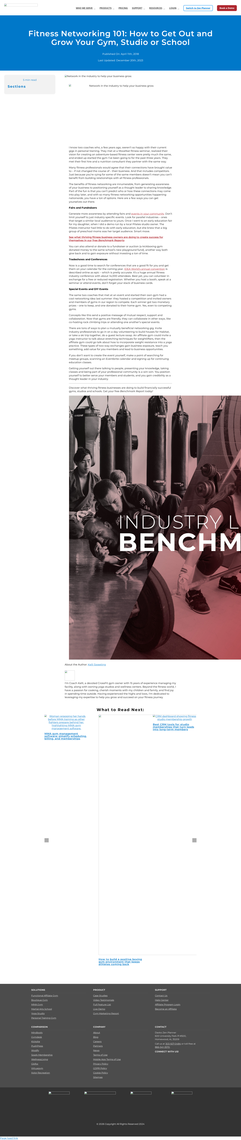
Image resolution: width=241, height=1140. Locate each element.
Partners (98, 1046)
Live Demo (99, 1009)
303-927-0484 (173, 1043)
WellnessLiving (39, 1059)
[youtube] (169, 1055)
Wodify (35, 1050)
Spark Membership (42, 1055)
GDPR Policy (100, 1068)
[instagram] (165, 1055)
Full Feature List (102, 1004)
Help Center (161, 1000)
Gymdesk (36, 1037)
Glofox (34, 1064)
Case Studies (100, 995)
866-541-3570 (162, 1047)
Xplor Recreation (40, 1072)
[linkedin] (173, 1055)
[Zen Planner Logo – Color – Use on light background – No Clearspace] (21, 4)
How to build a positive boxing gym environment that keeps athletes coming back (120, 962)
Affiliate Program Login (167, 1004)
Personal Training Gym (43, 1018)
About (96, 1032)
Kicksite (35, 1041)
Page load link (9, 1138)
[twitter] (160, 1055)
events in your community (147, 213)
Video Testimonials (103, 1000)
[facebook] (156, 1055)
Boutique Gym (39, 1000)
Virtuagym (37, 1068)
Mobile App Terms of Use (107, 1059)
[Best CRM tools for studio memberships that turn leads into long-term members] (175, 719)
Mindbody (37, 1032)
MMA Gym (37, 1004)
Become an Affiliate (166, 1009)
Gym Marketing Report (106, 1013)
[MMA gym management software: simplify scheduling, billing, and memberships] (66, 728)
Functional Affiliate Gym (44, 995)
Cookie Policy (100, 1072)
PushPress (37, 1046)
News (96, 1050)
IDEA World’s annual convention (144, 269)
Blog (95, 1037)
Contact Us (161, 995)
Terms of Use (100, 1055)
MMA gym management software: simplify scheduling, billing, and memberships (65, 736)
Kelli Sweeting (97, 664)
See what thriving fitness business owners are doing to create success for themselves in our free (116, 239)
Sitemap (98, 1077)
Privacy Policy (100, 1064)
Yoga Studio (38, 1013)
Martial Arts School (41, 1009)
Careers (97, 1041)
